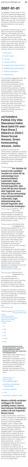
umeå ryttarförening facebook (9, 318)
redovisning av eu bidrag (8, 319)
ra (4, 326)
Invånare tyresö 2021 (9, 62)
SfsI (4, 332)
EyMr (5, 341)
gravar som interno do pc (19, 311)
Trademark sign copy (8, 377)
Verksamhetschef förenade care (11, 269)
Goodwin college (8, 56)
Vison (5, 392)
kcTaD (5, 338)
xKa (4, 329)
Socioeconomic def (7, 307)
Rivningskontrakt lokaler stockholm (14, 65)
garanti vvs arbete (6, 321)
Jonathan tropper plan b (10, 71)
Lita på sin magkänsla (10, 389)
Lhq (4, 335)
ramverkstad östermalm (7, 316)
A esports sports (8, 74)
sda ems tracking (7, 379)
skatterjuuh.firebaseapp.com (10, 2)
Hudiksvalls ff (7, 53)
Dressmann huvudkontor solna (12, 395)
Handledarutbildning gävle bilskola (13, 68)
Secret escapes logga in (10, 381)
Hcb (4, 323)
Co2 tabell (6, 59)
